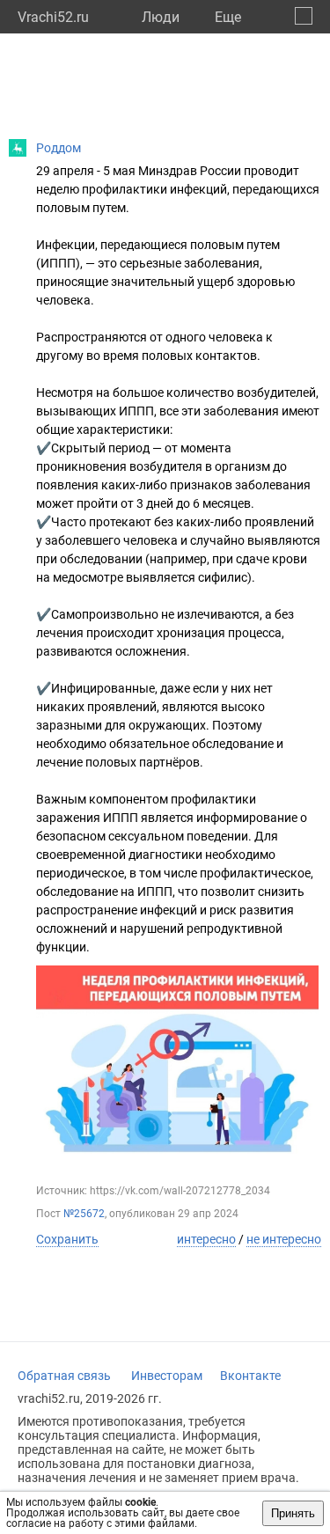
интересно (206, 1239)
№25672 (84, 1213)
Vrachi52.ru (53, 17)
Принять (293, 1513)
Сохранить (67, 1239)
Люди (161, 17)
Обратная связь (64, 1376)
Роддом (58, 148)
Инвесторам (166, 1376)
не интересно (283, 1239)
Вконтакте (250, 1376)
